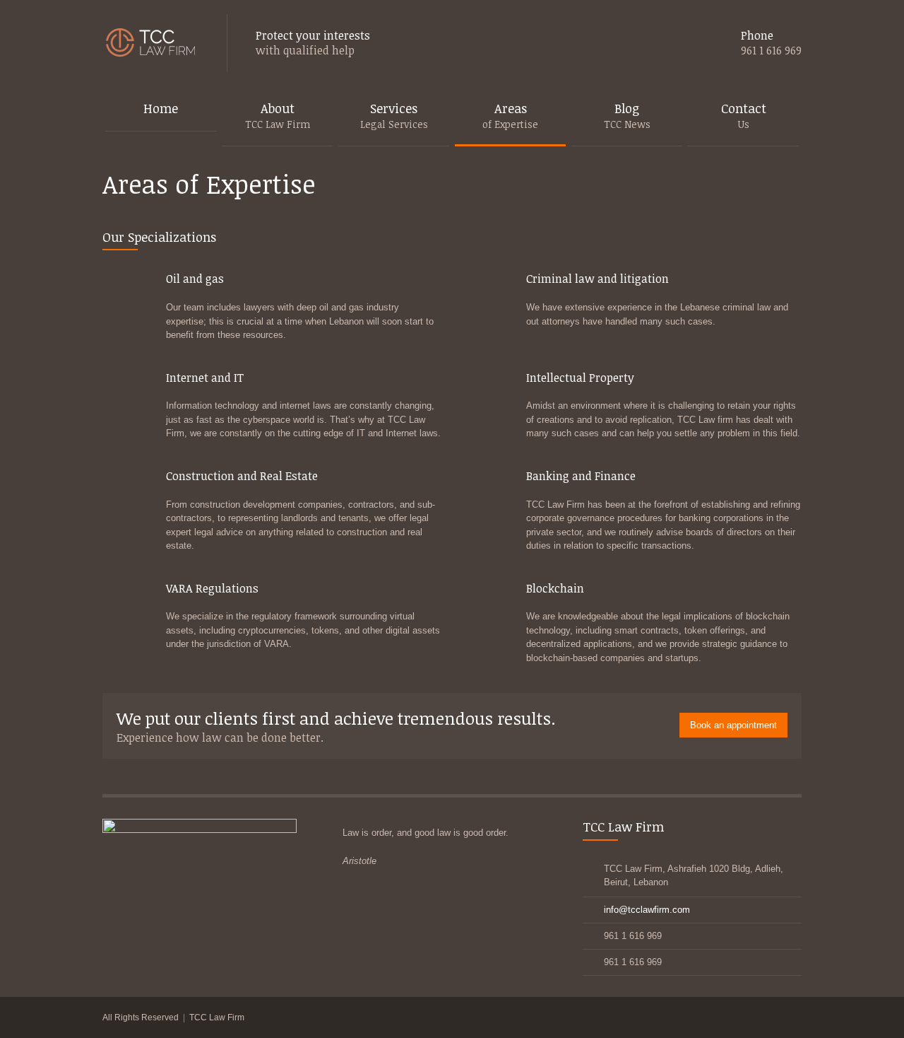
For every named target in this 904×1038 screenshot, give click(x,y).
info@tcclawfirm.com (647, 909)
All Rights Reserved (140, 1017)
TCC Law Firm (216, 1017)
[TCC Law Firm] (150, 43)
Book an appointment (733, 725)
